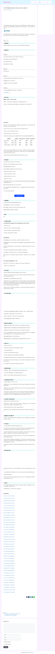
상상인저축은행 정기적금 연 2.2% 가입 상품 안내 (10, 615)
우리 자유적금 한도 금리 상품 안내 (9, 544)
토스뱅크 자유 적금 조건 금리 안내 (9, 498)
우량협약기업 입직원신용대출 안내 (9, 556)
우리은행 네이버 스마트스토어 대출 (9, 589)
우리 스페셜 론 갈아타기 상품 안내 (9, 575)
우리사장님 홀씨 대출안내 (19, 195)
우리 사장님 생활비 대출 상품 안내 (9, 565)
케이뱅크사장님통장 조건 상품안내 (9, 515)
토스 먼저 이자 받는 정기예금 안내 (9, 505)
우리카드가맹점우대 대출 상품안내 (9, 560)
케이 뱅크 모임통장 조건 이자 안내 (9, 512)
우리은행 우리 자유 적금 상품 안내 (9, 541)
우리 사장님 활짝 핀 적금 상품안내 (9, 524)
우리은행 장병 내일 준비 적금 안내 (9, 536)
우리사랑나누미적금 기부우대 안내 (9, 539)
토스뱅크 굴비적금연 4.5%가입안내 (9, 500)
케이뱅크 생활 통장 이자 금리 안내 (9, 517)
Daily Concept (6, 2)
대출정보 (39, 2)
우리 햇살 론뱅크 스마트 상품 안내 (9, 587)
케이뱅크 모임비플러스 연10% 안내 (9, 510)
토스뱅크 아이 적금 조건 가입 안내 (9, 495)
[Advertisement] (11, 18)
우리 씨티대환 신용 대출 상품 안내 (9, 580)
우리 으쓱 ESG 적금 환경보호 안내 (9, 529)
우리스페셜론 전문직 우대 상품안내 (9, 592)
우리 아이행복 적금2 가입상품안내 (9, 527)
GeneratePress (32, 652)
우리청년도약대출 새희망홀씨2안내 (9, 570)
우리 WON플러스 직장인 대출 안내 (9, 582)
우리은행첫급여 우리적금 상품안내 (9, 534)
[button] (50, 2)
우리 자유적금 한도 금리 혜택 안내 (9, 546)
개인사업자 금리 (6, 613)
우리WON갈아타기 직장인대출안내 (9, 568)
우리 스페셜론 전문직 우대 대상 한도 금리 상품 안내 (10, 614)
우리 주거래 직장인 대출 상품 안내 (9, 548)
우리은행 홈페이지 (6, 92)
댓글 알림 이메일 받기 (7, 641)
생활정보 (35, 2)
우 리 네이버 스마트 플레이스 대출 (9, 577)
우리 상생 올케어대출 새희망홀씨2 (9, 563)
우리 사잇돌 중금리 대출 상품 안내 (9, 551)
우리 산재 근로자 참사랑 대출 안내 (9, 558)
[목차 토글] (7, 41)
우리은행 (15, 613)
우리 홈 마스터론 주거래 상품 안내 (9, 553)
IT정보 (43, 2)
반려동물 (47, 2)
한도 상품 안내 (18, 613)
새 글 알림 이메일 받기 (7, 644)
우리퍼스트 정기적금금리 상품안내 (9, 522)
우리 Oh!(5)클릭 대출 (11, 613)
